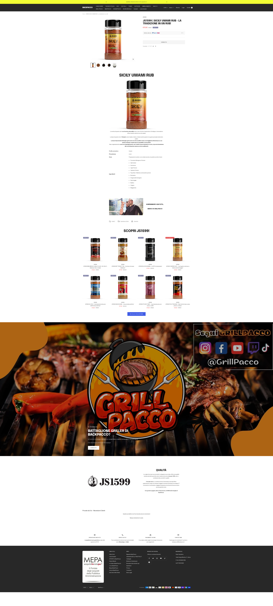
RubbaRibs (125, 439)
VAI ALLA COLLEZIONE (136, 314)
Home (83, 14)
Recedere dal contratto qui (132, 563)
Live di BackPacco (113, 565)
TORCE (130, 6)
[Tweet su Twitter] (153, 46)
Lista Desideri (143, 9)
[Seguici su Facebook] (149, 558)
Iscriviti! (93, 447)
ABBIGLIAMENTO (146, 6)
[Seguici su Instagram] (157, 558)
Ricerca (178, 7)
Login (183, 7)
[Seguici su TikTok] (165, 558)
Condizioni (128, 570)
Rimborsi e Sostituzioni (131, 561)
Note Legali (129, 572)
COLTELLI (123, 6)
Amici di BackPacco (114, 570)
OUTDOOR (137, 6)
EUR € (165, 7)
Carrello (189, 7)
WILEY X (155, 6)
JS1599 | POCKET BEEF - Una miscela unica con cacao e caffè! (150, 304)
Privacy (128, 568)
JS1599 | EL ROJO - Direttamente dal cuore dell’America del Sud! (95, 304)
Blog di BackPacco (113, 568)
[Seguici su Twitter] (153, 558)
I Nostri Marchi (112, 561)
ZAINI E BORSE (99, 6)
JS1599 (144, 17)
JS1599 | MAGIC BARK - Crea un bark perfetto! (123, 304)
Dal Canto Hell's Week (114, 572)
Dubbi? (113, 221)
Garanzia (136, 221)
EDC (118, 6)
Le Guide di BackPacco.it (115, 563)
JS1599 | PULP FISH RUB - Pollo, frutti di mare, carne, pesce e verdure (177, 304)
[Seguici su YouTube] (161, 558)
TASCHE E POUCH (109, 6)
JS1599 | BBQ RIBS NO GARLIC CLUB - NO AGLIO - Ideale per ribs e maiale (95, 267)
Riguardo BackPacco (131, 554)
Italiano (171, 7)
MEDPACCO (108, 9)
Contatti (136, 9)
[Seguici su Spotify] (149, 562)
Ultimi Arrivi (112, 554)
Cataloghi (128, 559)
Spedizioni (128, 565)
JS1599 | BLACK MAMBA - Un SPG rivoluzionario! (150, 266)
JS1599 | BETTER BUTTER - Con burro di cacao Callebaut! (123, 267)
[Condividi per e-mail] (155, 46)
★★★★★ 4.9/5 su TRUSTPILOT (134, 556)
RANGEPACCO (117, 9)
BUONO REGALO (127, 9)
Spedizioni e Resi (125, 221)
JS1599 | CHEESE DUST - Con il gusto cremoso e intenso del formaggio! (177, 267)
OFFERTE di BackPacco (115, 559)
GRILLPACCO (99, 9)
